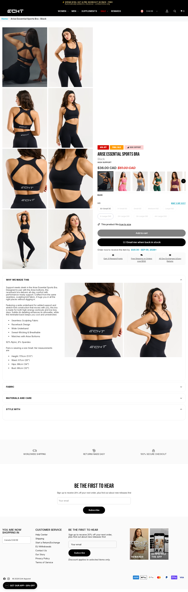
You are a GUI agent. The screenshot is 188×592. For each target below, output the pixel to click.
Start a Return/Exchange (47, 542)
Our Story (40, 554)
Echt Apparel (25, 579)
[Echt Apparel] (15, 11)
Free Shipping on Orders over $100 (141, 259)
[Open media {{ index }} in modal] (24, 57)
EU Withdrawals (43, 546)
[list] (47, 148)
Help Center (176, 3)
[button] (63, 11)
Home (4, 18)
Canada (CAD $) (11, 540)
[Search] (175, 11)
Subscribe (94, 510)
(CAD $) (149, 11)
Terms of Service (44, 562)
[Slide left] (183, 181)
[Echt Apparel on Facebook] (4, 579)
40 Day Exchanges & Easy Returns (170, 259)
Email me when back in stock (143, 242)
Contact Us (41, 550)
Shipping (161, 3)
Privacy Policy (42, 558)
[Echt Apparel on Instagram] (8, 579)
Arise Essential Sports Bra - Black (28, 18)
